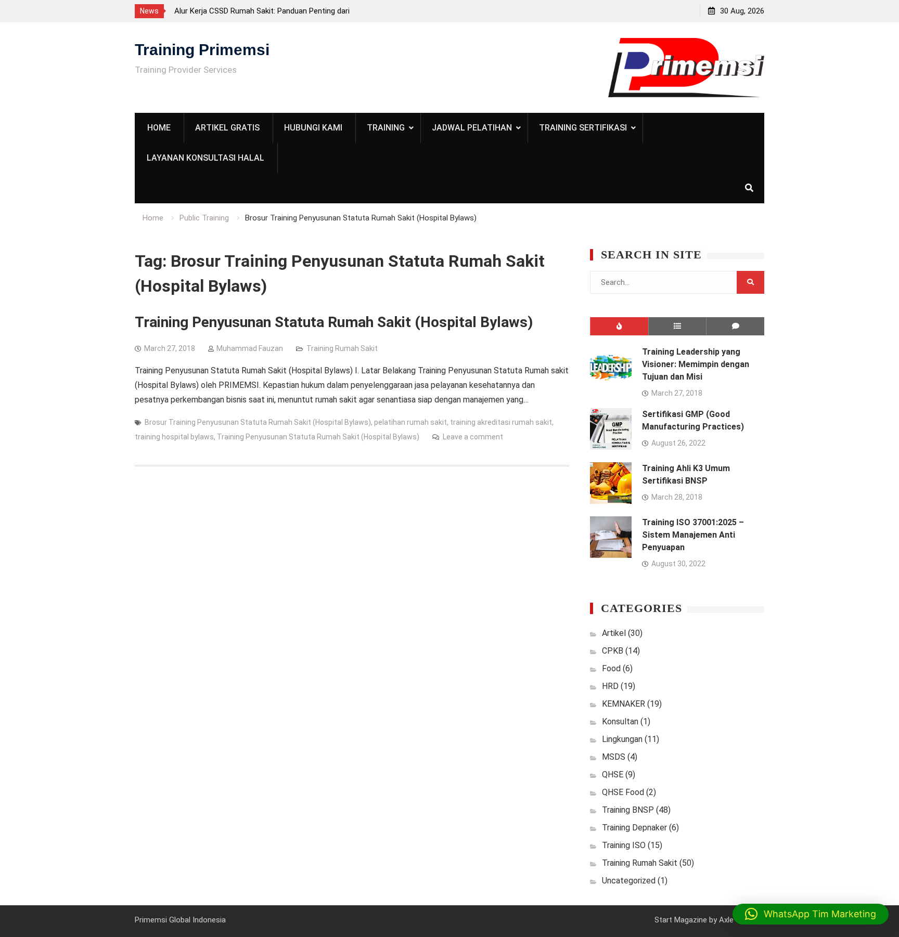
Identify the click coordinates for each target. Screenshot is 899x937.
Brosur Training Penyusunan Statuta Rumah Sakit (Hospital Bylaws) (258, 422)
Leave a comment (473, 437)
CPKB (612, 651)
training (386, 128)
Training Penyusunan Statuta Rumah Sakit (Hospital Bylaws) (334, 322)
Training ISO (624, 845)
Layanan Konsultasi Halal (205, 158)
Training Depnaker (634, 827)
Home (159, 128)
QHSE (612, 774)
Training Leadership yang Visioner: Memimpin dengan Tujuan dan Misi (695, 364)
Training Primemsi (202, 49)
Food (611, 668)
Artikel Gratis (227, 128)
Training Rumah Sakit (342, 348)
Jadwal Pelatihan (472, 128)
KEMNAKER (623, 704)
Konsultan (620, 721)
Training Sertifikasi (583, 128)
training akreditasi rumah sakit (501, 422)
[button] (811, 914)
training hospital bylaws (174, 437)
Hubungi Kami (313, 128)
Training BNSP (628, 810)
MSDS (613, 757)
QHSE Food (623, 792)
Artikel (614, 633)
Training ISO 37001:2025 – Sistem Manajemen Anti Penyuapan (693, 534)
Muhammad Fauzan (249, 348)
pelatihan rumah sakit (410, 422)
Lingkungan (622, 739)
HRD (610, 686)
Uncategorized (629, 881)
